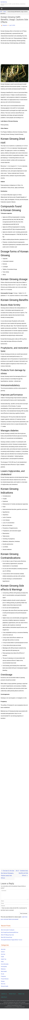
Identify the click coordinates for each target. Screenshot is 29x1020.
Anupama (5, 25)
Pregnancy (3, 976)
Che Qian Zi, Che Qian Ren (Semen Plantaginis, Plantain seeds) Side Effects (7, 874)
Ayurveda (3, 948)
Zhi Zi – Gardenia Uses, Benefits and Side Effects (22, 873)
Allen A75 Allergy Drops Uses (7, 934)
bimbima (4, 2)
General (3, 951)
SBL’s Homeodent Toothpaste (7, 929)
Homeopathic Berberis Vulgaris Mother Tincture (11, 939)
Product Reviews (5, 978)
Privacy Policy (12, 993)
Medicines (3, 968)
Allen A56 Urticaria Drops (6, 936)
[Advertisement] (12, 54)
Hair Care (3, 953)
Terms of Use (21, 993)
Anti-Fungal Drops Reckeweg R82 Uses (9, 932)
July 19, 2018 (12, 25)
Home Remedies (4, 963)
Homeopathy (4, 966)
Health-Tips (3, 958)
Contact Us (4, 993)
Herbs (2, 961)
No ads (2, 973)
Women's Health (4, 985)
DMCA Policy (4, 996)
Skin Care (3, 983)
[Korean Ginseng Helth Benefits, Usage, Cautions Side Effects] (14, 81)
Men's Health (4, 971)
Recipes (3, 981)
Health (4, 11)
